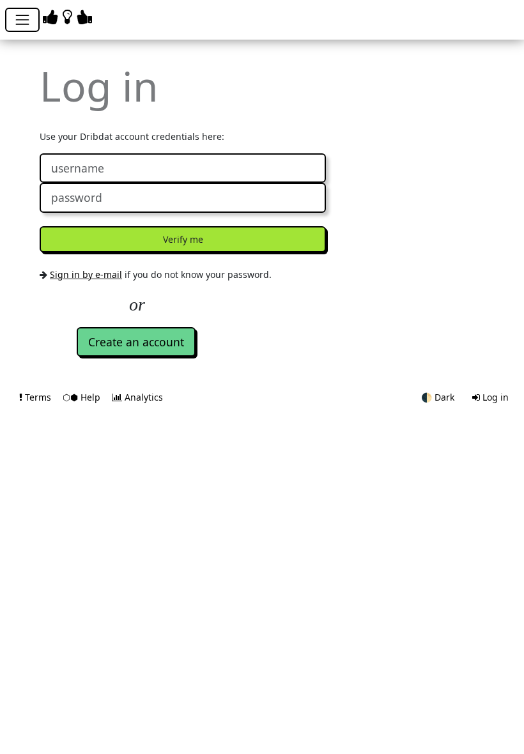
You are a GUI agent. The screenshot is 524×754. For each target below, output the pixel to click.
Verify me (183, 239)
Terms (38, 397)
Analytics (142, 397)
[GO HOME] (69, 16)
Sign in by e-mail (86, 274)
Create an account (136, 342)
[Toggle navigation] (22, 20)
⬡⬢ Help (83, 397)
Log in (494, 397)
